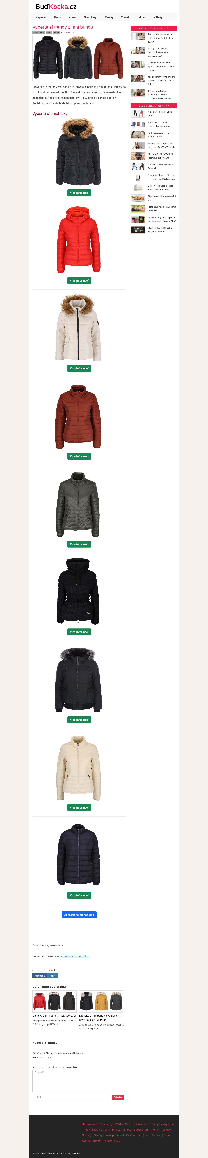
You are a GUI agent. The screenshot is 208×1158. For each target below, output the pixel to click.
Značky (108, 1124)
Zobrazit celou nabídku (79, 915)
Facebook (39, 975)
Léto (147, 1135)
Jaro (139, 1135)
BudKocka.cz (53, 1153)
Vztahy (109, 17)
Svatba (130, 1135)
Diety (95, 1129)
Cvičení (105, 1129)
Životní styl (90, 17)
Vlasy (164, 1124)
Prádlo (119, 1124)
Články (158, 17)
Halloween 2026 (92, 1124)
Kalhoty (86, 1140)
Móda (57, 17)
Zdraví (125, 17)
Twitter (52, 975)
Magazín (41, 17)
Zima (42, 32)
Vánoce (127, 1129)
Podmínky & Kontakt (71, 1153)
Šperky (98, 1135)
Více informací (79, 193)
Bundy (49, 32)
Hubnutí (141, 17)
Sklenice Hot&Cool (136, 1124)
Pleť (172, 1124)
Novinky (87, 1135)
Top (118, 1140)
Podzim (156, 1135)
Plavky (116, 1129)
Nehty (155, 1129)
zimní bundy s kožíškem (75, 956)
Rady (86, 1129)
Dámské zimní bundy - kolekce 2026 (54, 1015)
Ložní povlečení (114, 1135)
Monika (56, 32)
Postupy (166, 1129)
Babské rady (141, 1129)
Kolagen (108, 1140)
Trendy (154, 1124)
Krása (72, 17)
